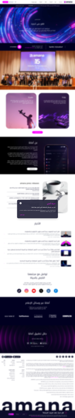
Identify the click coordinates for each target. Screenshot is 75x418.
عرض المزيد (22, 215)
